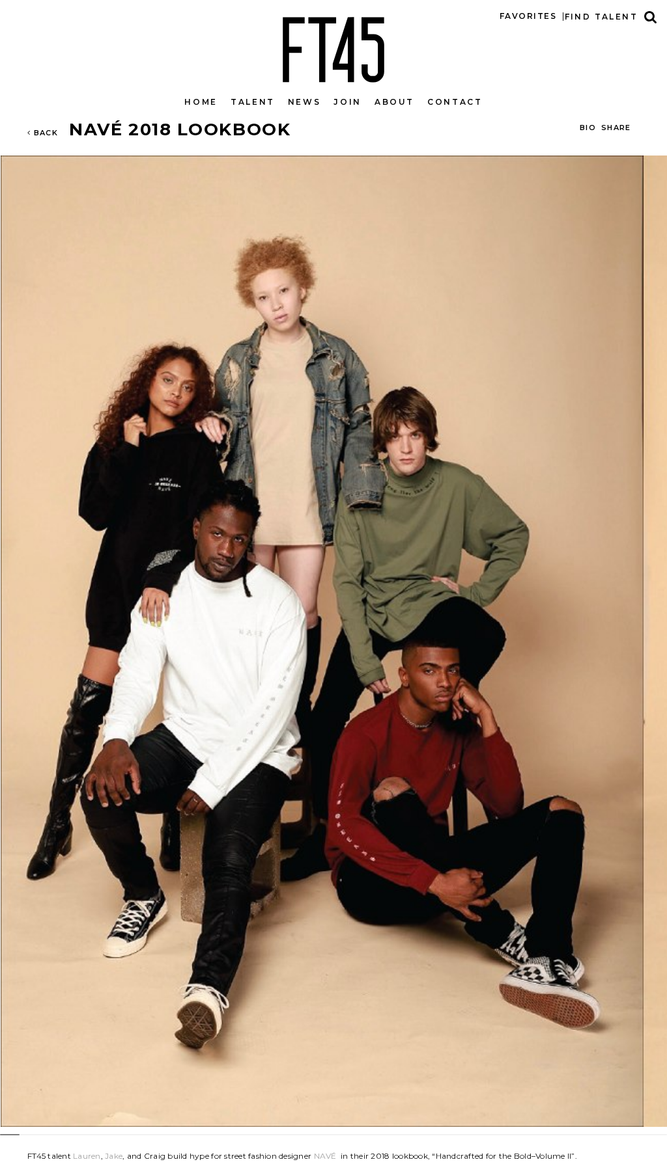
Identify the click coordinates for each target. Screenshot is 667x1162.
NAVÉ (325, 1156)
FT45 (333, 47)
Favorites (528, 16)
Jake (113, 1156)
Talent (253, 102)
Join (348, 102)
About (394, 102)
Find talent (601, 16)
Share (616, 127)
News (304, 102)
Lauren (87, 1156)
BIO (588, 127)
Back (44, 132)
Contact (454, 102)
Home (201, 102)
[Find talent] (650, 16)
